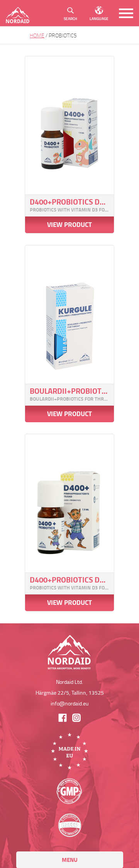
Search (70, 18)
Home (37, 35)
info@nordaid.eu (69, 703)
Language (99, 18)
